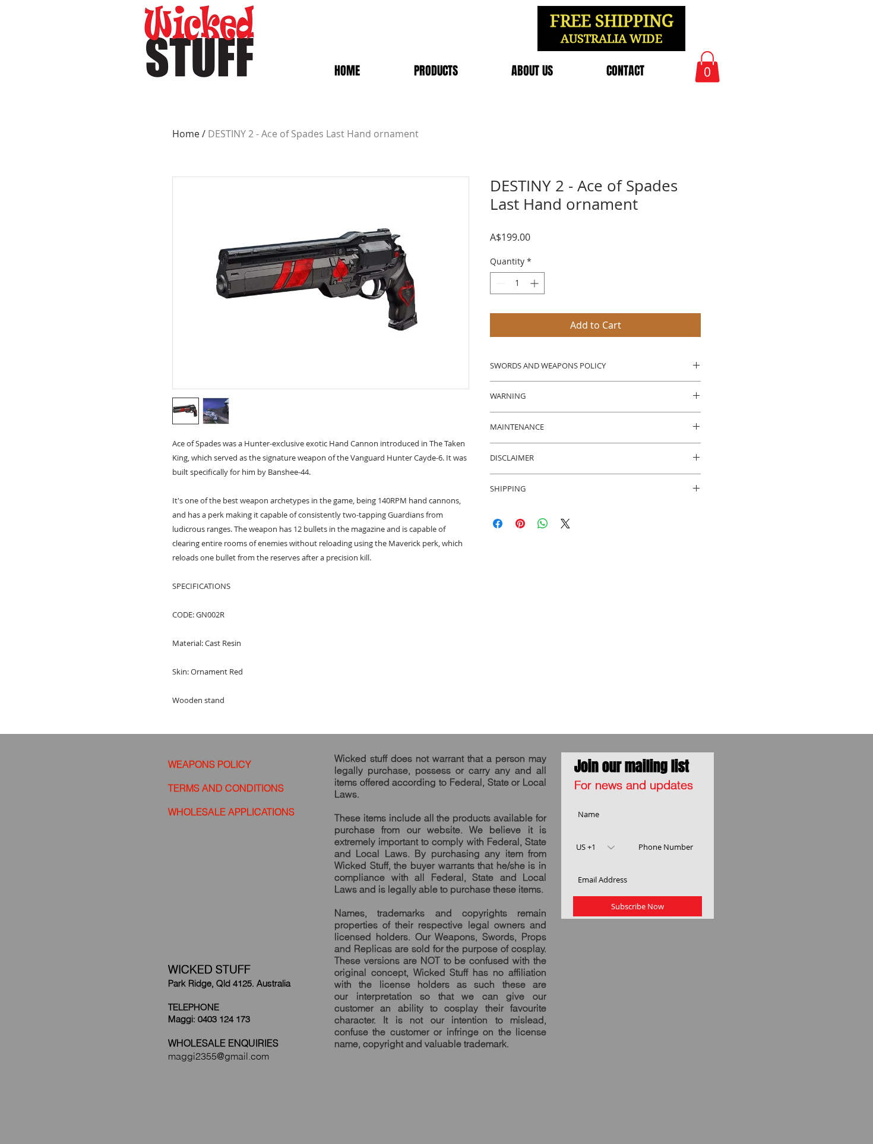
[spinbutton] (517, 283)
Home (186, 133)
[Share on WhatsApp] (543, 523)
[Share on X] (565, 523)
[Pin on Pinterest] (520, 523)
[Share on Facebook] (498, 523)
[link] (707, 67)
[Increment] (535, 283)
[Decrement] (499, 283)
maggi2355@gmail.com (218, 1056)
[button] (436, 71)
